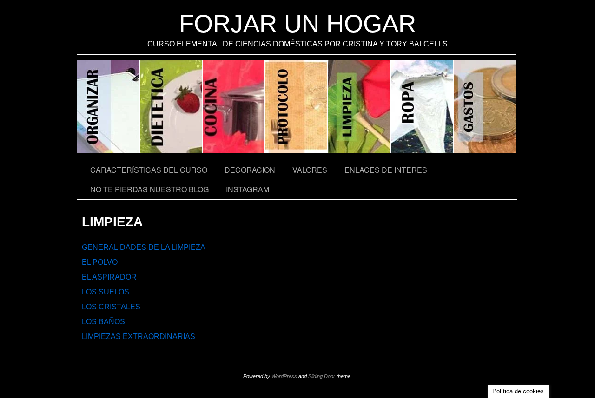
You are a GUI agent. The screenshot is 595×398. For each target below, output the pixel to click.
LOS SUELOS (105, 292)
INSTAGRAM (247, 189)
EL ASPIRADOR (109, 277)
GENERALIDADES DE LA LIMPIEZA (143, 247)
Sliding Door (321, 376)
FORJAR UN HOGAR (297, 23)
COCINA (234, 106)
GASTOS (485, 106)
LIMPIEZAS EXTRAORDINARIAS (138, 336)
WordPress (284, 376)
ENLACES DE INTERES (385, 169)
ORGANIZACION (108, 106)
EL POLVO (100, 262)
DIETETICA (171, 106)
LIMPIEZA (359, 106)
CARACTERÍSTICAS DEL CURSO (148, 169)
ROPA (422, 106)
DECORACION (250, 169)
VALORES (309, 169)
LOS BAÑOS (103, 322)
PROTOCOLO (296, 106)
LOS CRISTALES (111, 307)
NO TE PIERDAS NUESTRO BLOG (149, 189)
